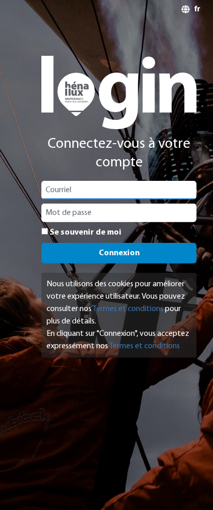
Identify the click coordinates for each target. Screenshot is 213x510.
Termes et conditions (128, 309)
